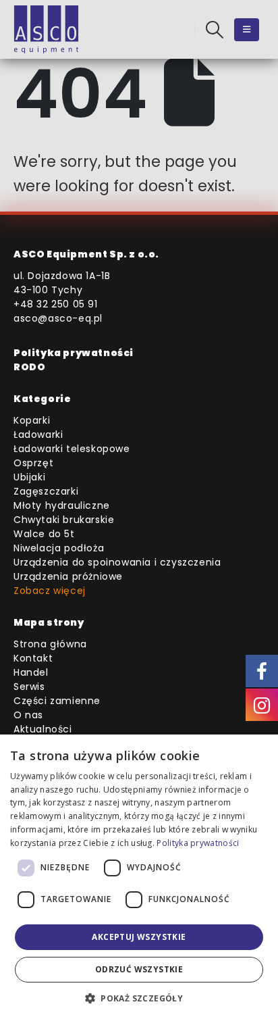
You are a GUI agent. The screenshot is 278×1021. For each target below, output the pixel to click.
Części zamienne (57, 700)
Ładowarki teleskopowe (71, 448)
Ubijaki (29, 477)
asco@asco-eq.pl (58, 318)
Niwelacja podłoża (58, 548)
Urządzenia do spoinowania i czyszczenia (117, 562)
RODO (29, 367)
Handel (31, 672)
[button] (214, 30)
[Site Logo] (46, 29)
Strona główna (50, 644)
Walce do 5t (44, 534)
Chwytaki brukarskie (63, 519)
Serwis (29, 686)
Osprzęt (33, 463)
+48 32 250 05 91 (55, 304)
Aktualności (42, 729)
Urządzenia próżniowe (68, 576)
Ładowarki (38, 434)
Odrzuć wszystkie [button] (139, 969)
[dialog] (139, 877)
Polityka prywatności (73, 352)
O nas (28, 715)
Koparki (31, 420)
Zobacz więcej (49, 590)
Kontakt (33, 658)
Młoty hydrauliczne (61, 505)
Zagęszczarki (45, 491)
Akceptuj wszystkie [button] (139, 937)
